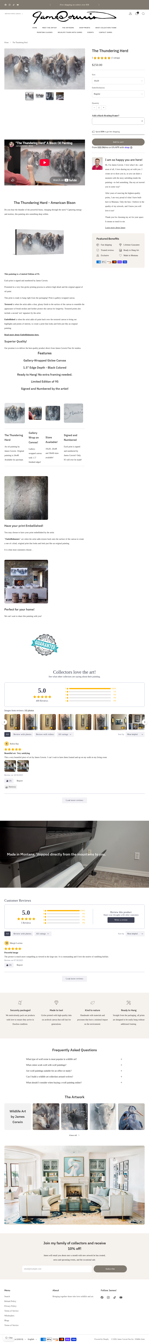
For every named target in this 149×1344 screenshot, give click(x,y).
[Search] (143, 13)
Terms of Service (11, 1311)
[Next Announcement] (99, 5)
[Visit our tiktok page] (14, 5)
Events (90, 32)
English (31, 1339)
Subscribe (110, 1269)
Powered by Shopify (101, 1339)
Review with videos (45, 734)
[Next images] (144, 722)
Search (7, 1296)
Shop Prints (84, 28)
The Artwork (68, 28)
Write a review (121, 920)
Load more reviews (74, 800)
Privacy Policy (10, 1306)
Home (34, 28)
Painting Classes (45, 32)
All (7, 734)
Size (93, 75)
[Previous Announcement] (50, 5)
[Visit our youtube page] (18, 5)
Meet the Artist (49, 28)
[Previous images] (4, 722)
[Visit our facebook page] (5, 5)
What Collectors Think (106, 28)
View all (73, 1135)
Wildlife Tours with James (70, 32)
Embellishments (98, 88)
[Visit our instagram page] (10, 5)
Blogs (6, 1320)
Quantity (95, 103)
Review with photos (22, 734)
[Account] (130, 13)
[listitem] (74, 4)
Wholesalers (9, 1315)
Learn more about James (115, 227)
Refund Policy (10, 1301)
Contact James (105, 32)
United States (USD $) (13, 13)
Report (20, 781)
